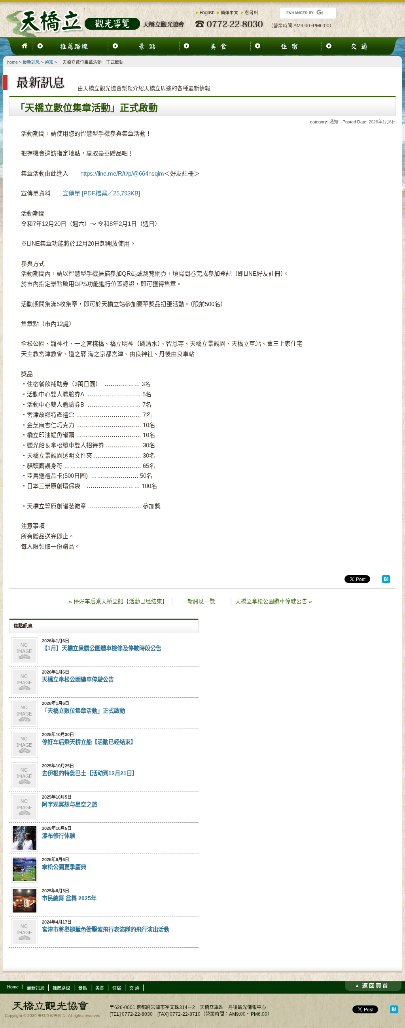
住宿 (116, 988)
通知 (49, 62)
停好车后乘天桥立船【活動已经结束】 (118, 601)
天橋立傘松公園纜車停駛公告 (273, 601)
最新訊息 (31, 62)
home (12, 62)
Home (13, 986)
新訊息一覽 (201, 601)
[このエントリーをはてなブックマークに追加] (386, 581)
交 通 (134, 988)
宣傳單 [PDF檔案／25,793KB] (101, 193)
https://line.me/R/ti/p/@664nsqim (122, 173)
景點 (82, 988)
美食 (99, 988)
